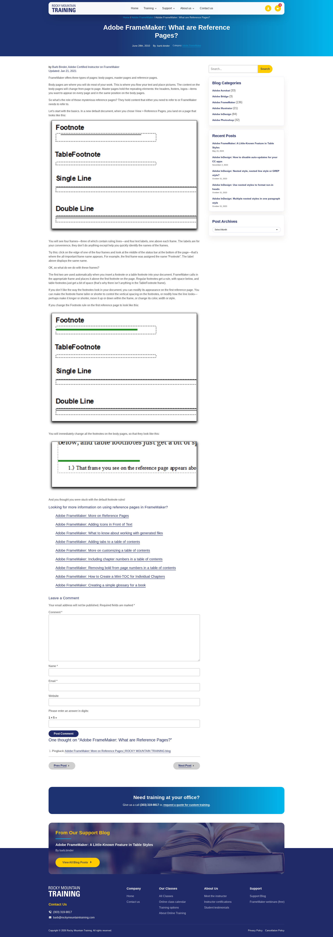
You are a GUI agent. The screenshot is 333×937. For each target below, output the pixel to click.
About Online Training (172, 913)
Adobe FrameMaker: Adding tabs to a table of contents (98, 542)
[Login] (268, 8)
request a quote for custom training (186, 804)
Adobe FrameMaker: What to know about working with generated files (109, 533)
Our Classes (168, 888)
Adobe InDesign (221, 114)
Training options (169, 907)
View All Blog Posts (75, 862)
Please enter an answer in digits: (69, 710)
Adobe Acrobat (221, 90)
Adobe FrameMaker (142, 17)
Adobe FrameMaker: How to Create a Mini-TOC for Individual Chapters (110, 576)
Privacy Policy (255, 930)
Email (53, 681)
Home (134, 8)
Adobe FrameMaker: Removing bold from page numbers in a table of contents (116, 568)
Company (134, 888)
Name (53, 666)
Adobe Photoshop (223, 120)
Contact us (206, 8)
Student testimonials (216, 907)
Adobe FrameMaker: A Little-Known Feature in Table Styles (104, 845)
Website (54, 695)
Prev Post (60, 765)
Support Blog (258, 896)
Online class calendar (172, 901)
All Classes (166, 896)
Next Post (184, 765)
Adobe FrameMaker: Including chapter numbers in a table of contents (109, 559)
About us (185, 8)
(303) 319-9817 (62, 912)
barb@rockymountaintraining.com (74, 917)
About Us (211, 888)
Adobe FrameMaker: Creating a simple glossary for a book (101, 585)
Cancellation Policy (274, 930)
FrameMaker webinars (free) (267, 901)
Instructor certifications (218, 901)
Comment (55, 612)
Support (167, 8)
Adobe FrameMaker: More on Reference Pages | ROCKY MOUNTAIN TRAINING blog (118, 751)
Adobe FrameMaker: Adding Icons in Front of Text (94, 524)
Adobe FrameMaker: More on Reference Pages (92, 516)
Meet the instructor (215, 896)
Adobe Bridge (220, 96)
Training (149, 8)
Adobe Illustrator (222, 108)
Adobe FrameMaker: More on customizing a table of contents (103, 550)
